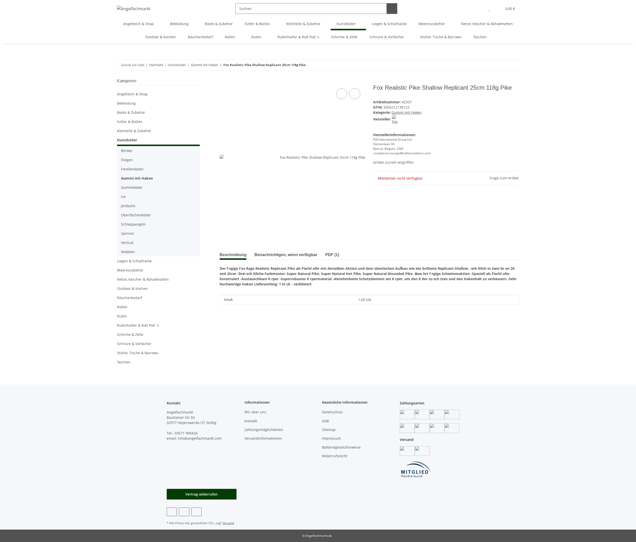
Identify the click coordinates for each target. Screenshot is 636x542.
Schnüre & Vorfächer (134, 343)
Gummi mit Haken (407, 112)
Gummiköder (132, 187)
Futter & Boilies (129, 121)
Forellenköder (132, 169)
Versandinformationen (263, 438)
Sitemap (329, 429)
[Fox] (396, 119)
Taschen (123, 362)
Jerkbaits (128, 205)
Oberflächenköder (136, 215)
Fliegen (127, 159)
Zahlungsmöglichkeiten (263, 429)
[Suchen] (392, 8)
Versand (228, 523)
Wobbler (128, 251)
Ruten (122, 316)
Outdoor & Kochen (132, 288)
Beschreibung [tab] (233, 255)
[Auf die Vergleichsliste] (341, 93)
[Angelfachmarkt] (134, 8)
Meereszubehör (130, 270)
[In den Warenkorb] (224, 81)
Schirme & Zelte (130, 334)
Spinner (127, 233)
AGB (325, 421)
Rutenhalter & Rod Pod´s (138, 325)
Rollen (122, 307)
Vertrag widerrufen (201, 494)
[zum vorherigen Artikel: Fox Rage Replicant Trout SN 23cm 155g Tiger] (513, 65)
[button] (479, 8)
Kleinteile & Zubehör (134, 130)
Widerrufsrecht (334, 456)
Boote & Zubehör (131, 112)
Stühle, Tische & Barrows (137, 352)
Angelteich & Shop (132, 94)
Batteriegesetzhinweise (341, 447)
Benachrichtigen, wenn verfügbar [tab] (285, 255)
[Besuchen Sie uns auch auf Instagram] (184, 511)
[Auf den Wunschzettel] (354, 93)
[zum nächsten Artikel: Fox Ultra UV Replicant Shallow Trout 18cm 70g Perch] (503, 65)
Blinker (127, 150)
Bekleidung (126, 103)
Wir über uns (255, 412)
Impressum (331, 438)
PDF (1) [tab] (332, 255)
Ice (123, 196)
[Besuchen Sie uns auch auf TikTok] (196, 511)
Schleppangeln (133, 224)
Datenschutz (332, 412)
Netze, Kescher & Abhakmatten (143, 279)
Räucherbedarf (129, 297)
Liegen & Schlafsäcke (134, 261)
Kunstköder (127, 140)
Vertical (127, 242)
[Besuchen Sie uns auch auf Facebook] (172, 511)
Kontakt (250, 421)
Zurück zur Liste (132, 65)
